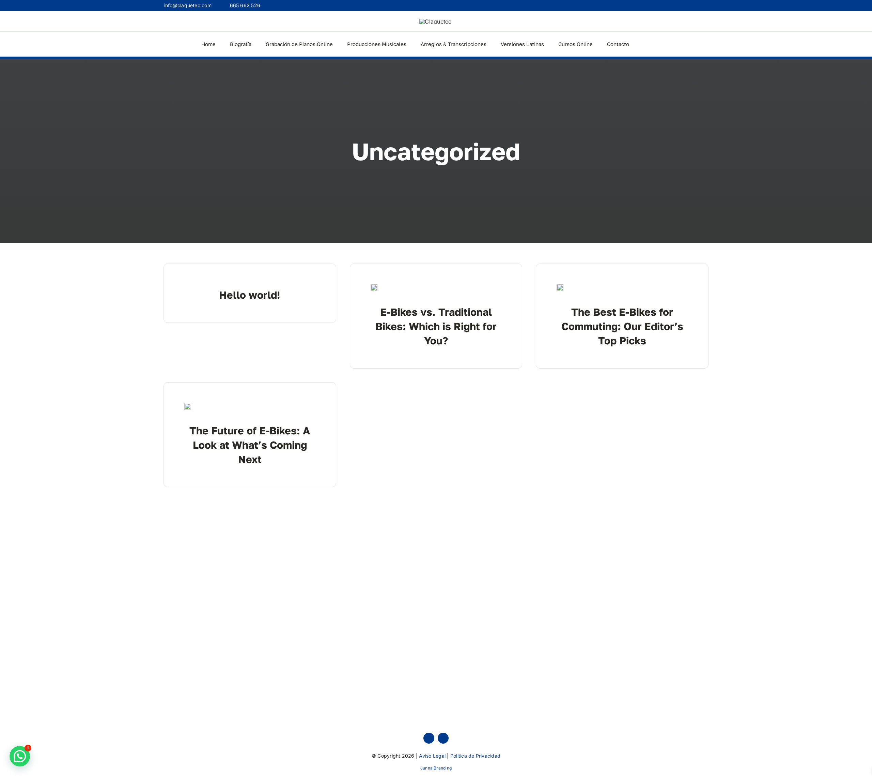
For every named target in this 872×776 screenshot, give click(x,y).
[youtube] (443, 738)
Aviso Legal (432, 756)
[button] (20, 756)
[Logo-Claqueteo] (435, 21)
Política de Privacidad (475, 756)
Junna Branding (436, 768)
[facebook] (428, 738)
